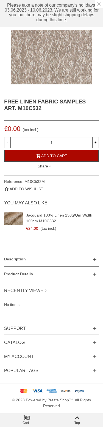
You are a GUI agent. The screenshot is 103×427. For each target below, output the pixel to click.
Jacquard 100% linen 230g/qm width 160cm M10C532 (59, 218)
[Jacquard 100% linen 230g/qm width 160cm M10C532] (13, 218)
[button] (51, 259)
